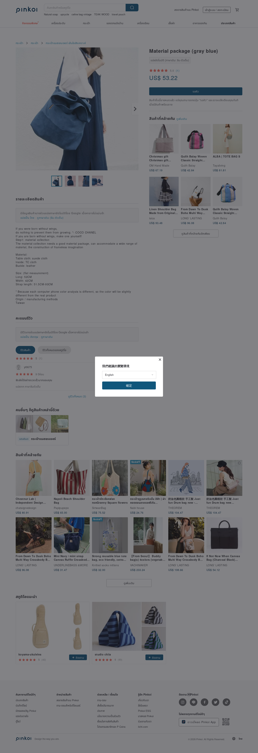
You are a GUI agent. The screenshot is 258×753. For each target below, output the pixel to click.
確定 (129, 385)
